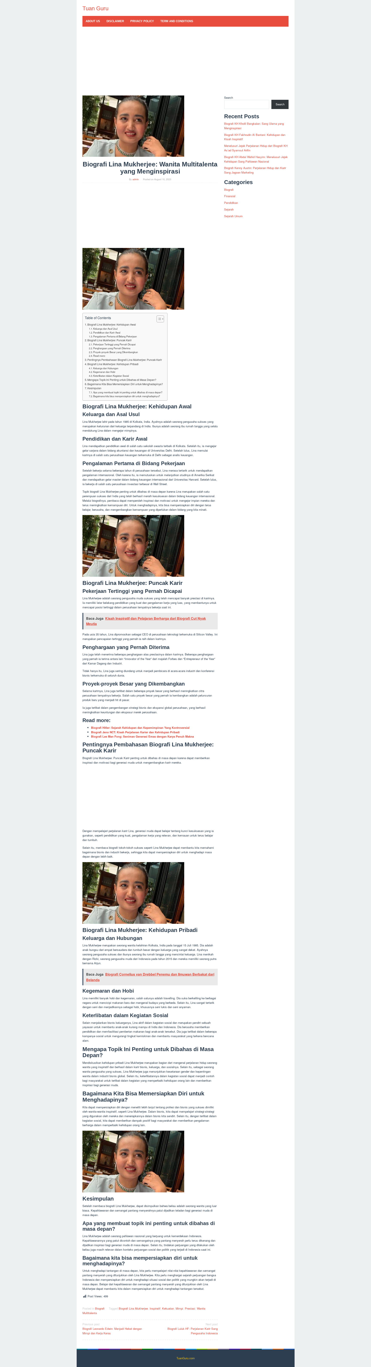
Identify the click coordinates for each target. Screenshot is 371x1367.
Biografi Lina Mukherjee (133, 1308)
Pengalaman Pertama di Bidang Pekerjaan (115, 336)
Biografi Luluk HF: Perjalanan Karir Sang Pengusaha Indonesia (192, 1328)
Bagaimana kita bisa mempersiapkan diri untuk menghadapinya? (126, 396)
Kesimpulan (94, 388)
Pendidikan (231, 203)
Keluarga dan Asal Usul (105, 328)
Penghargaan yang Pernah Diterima (111, 348)
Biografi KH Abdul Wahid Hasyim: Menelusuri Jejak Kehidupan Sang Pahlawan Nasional (256, 159)
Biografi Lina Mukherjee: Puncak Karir (109, 340)
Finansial (229, 196)
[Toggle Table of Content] (158, 319)
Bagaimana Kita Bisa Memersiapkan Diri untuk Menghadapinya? (125, 384)
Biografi (100, 1308)
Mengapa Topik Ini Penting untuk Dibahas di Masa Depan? (121, 380)
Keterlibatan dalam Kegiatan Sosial (111, 375)
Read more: (99, 355)
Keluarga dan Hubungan (105, 368)
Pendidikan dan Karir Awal (106, 332)
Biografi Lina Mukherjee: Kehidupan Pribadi (112, 364)
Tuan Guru (95, 8)
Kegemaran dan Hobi (104, 372)
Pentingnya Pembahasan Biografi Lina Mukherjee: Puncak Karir (124, 360)
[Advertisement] (186, 63)
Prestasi (190, 1308)
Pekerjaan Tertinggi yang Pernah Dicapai (114, 344)
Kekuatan (168, 1308)
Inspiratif (155, 1308)
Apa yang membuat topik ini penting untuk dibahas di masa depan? (127, 392)
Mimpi (179, 1308)
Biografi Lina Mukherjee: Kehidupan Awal (111, 324)
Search (228, 97)
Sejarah (229, 209)
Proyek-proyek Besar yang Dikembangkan (115, 352)
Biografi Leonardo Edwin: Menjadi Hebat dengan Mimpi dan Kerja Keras (112, 1328)
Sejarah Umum (233, 216)
